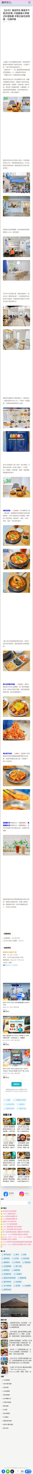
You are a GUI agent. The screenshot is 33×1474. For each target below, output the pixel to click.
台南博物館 (7, 1266)
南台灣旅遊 (6, 1395)
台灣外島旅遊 (7, 1402)
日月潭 (16, 1259)
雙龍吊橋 (23, 1278)
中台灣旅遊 (6, 1380)
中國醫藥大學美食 (20, 1100)
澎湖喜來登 (7, 1274)
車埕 (17, 1255)
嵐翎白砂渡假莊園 (9, 1278)
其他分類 (5, 1387)
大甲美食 (17, 1262)
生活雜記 (5, 1417)
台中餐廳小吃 (7, 1398)
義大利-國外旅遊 (8, 1424)
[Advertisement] (16, 42)
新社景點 (26, 1259)
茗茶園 (18, 1286)
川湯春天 (19, 1274)
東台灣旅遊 (6, 1413)
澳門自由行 (7, 1255)
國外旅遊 (5, 1406)
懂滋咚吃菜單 (10, 1108)
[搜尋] (29, 1203)
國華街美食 (7, 1290)
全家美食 (19, 1282)
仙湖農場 (28, 1286)
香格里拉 (7, 1270)
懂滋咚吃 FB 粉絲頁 (11, 965)
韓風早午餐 (22, 1108)
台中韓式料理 (10, 1104)
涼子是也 (14, 1468)
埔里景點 (7, 1259)
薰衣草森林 (7, 1282)
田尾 (24, 1255)
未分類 (5, 1410)
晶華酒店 (17, 1270)
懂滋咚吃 (21, 1104)
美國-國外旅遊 (7, 1421)
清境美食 (28, 1262)
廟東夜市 (7, 1262)
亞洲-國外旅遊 (7, 1384)
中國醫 (8, 1100)
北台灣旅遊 (6, 1391)
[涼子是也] (7, 2)
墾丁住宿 (19, 1266)
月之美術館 (7, 1286)
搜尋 (2, 1199)
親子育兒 (5, 1428)
